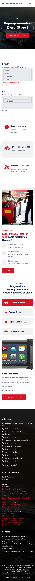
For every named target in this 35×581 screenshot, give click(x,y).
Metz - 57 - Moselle (8, 514)
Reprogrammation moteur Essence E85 (16, 536)
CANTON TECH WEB (22, 570)
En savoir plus (16, 36)
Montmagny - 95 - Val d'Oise (12, 525)
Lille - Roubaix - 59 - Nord (10, 516)
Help (22, 577)
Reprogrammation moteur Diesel (14, 539)
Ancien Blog (8, 548)
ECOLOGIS (15, 572)
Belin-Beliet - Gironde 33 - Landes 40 (14, 491)
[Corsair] (17, 79)
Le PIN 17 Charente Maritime (11, 505)
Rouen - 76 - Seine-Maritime (11, 520)
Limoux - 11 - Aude (8, 502)
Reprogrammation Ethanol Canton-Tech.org (18, 551)
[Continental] (17, 76)
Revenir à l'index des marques (10, 82)
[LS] (17, 98)
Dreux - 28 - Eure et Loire (10, 507)
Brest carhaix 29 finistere (10, 509)
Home (7, 577)
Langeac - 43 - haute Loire (11, 511)
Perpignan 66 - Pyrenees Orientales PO (15, 518)
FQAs (28, 577)
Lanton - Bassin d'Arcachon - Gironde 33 (16, 498)
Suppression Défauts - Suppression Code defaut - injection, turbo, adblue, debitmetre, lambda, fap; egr (17, 544)
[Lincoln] (17, 70)
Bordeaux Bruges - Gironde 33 (12, 489)
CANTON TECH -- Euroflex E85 (21, 565)
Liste (5, 85)
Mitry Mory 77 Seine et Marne (12, 522)
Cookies (14, 577)
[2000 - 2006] (17, 101)
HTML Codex (29, 574)
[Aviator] (17, 73)
